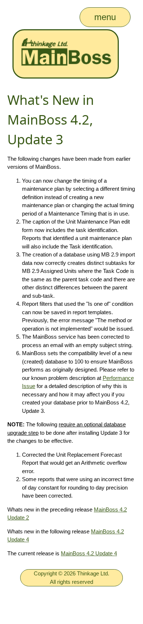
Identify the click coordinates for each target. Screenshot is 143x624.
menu (105, 17)
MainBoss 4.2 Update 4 (89, 553)
